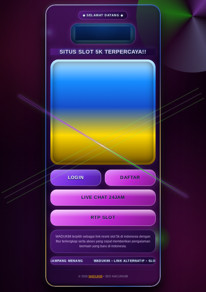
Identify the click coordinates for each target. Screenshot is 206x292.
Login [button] (76, 178)
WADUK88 (95, 276)
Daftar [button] (130, 178)
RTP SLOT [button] (103, 218)
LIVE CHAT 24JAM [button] (103, 197)
